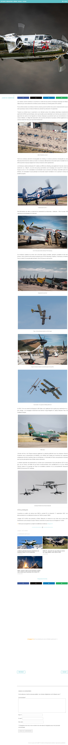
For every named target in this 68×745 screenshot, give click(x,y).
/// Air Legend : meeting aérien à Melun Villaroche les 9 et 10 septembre (32, 31)
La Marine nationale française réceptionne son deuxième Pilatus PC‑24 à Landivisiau (28, 551)
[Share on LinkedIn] (49, 98)
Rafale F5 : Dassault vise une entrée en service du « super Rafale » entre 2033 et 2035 (54, 551)
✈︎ (13, 96)
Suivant (64, 672)
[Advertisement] (43, 602)
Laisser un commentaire (8, 98)
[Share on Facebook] (23, 98)
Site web (20, 722)
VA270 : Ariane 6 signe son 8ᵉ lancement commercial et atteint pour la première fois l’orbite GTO (29, 571)
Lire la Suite (6, 41)
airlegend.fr (50, 523)
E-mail (20, 718)
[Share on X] (36, 98)
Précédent (21, 672)
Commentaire (22, 697)
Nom (20, 714)
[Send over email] (62, 98)
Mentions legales (31, 743)
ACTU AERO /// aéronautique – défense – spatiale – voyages (13, 1)
